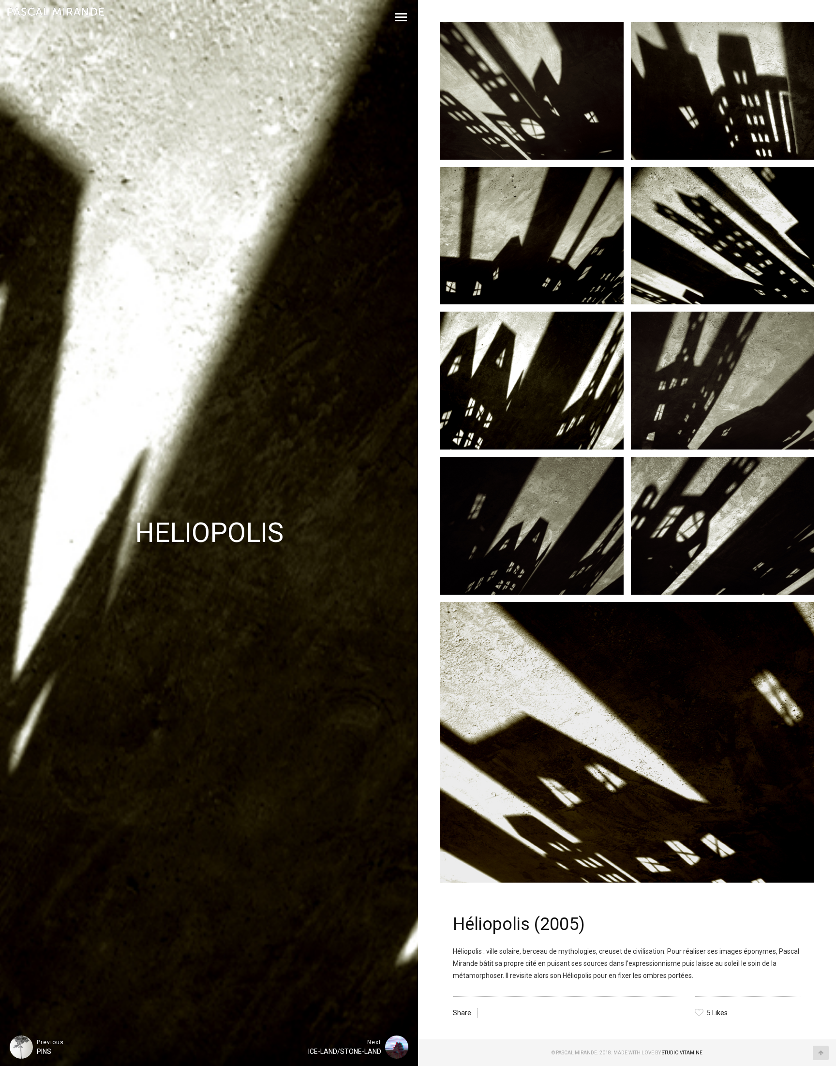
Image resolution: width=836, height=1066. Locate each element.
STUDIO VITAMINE (682, 1052)
